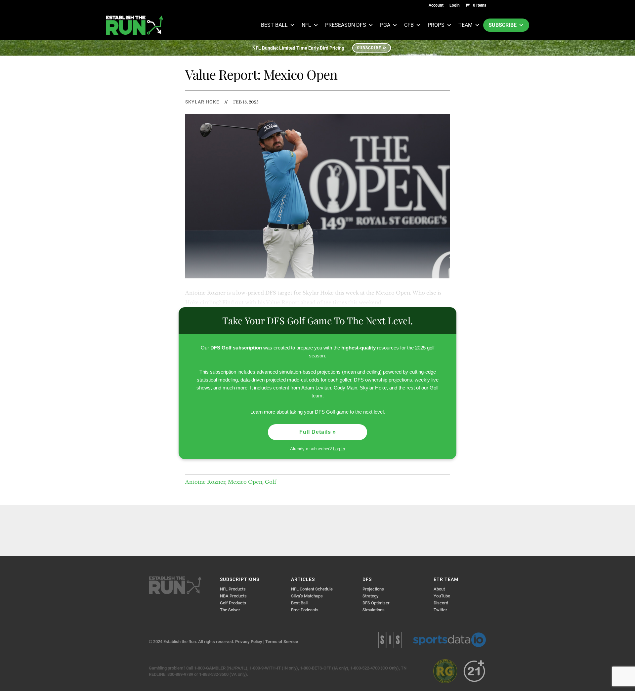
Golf (270, 482)
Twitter (440, 609)
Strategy (370, 595)
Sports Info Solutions (390, 640)
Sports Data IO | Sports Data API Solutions (449, 639)
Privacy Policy (248, 641)
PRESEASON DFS (345, 25)
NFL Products (233, 589)
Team (465, 25)
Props (436, 25)
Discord (441, 602)
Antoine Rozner (205, 482)
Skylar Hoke (202, 101)
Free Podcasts (304, 609)
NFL (306, 25)
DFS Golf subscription (236, 347)
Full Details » (317, 432)
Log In (339, 448)
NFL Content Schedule (312, 589)
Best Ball (274, 25)
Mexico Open (245, 482)
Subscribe (502, 25)
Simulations (373, 609)
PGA (385, 25)
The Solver (230, 609)
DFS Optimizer (376, 602)
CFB (409, 25)
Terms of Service (281, 641)
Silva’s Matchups (307, 595)
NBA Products (233, 595)
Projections (373, 589)
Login (454, 5)
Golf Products (233, 602)
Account (436, 5)
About (439, 589)
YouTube (442, 595)
